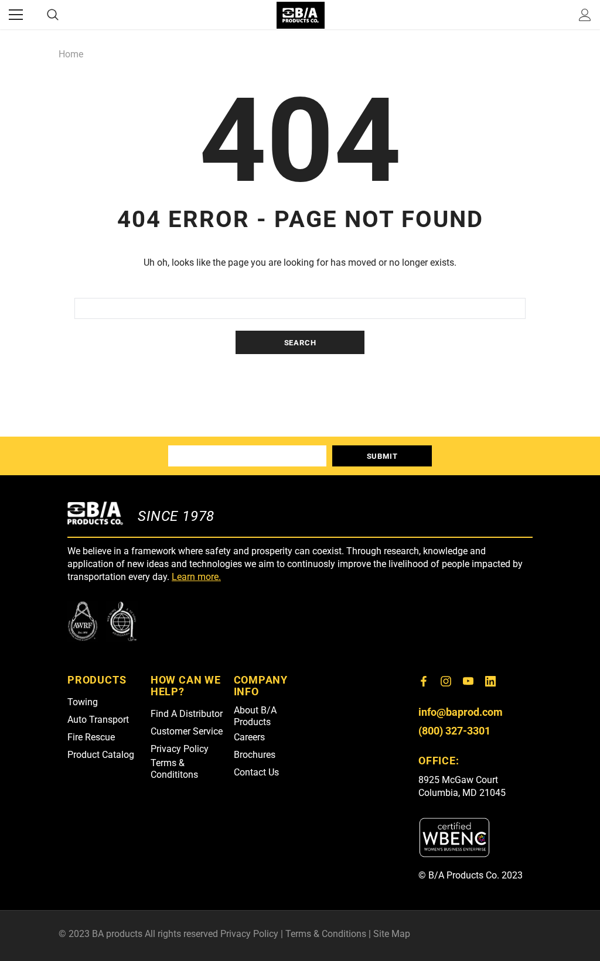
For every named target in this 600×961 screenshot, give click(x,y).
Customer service (187, 731)
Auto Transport (98, 719)
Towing (82, 702)
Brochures (254, 754)
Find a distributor (187, 713)
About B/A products (255, 716)
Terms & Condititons (174, 768)
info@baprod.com (460, 712)
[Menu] (16, 15)
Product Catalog (100, 754)
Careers (249, 737)
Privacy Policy (180, 748)
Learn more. (196, 576)
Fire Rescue (91, 737)
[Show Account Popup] (585, 14)
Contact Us (256, 772)
